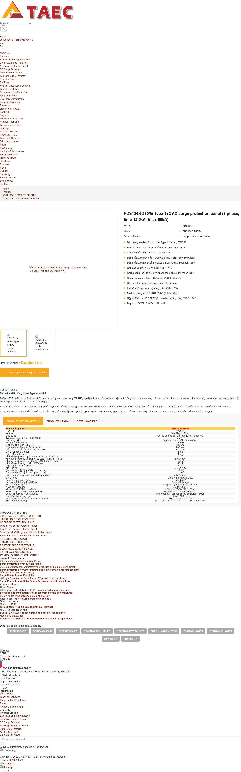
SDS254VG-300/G (42, 631)
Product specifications (23, 421)
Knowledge (5, 174)
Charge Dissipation (10, 102)
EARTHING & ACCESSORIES (15, 551)
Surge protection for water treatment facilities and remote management (39, 569)
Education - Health (9, 141)
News (3, 144)
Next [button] (110, 269)
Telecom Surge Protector (13, 75)
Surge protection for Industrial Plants (21, 563)
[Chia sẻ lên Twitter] (9, 382)
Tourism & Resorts (9, 138)
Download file (87, 421)
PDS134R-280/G (8, 389)
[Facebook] (1, 662)
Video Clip (5, 710)
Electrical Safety (8, 79)
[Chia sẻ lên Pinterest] (15, 382)
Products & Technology (12, 151)
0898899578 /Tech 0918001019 (16, 39)
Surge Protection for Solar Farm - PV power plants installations (35, 581)
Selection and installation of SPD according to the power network (36, 592)
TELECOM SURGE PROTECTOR (17, 545)
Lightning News (8, 157)
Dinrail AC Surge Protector (13, 62)
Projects (4, 115)
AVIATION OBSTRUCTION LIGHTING (19, 555)
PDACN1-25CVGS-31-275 (130, 631)
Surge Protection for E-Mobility (17, 575)
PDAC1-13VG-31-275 (220, 631)
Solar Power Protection (12, 98)
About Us (5, 52)
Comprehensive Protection (14, 92)
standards (5, 161)
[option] (58, 269)
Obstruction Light (9, 732)
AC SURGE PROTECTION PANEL (20, 195)
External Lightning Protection (15, 59)
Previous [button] (7, 269)
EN (1, 46)
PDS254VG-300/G (68, 631)
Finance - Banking (9, 121)
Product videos (7, 177)
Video (3, 167)
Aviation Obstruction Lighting (15, 85)
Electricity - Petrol (9, 134)
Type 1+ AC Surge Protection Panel (20, 198)
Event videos (6, 180)
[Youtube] (1, 665)
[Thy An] (5, 659)
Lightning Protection (10, 108)
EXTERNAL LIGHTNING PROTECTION (20, 515)
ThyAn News (6, 148)
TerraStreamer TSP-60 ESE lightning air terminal (26, 606)
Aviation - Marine (9, 131)
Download (5, 164)
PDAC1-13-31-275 (193, 631)
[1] (2, 743)
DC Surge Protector (10, 69)
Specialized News (9, 154)
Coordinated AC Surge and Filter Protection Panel (26, 532)
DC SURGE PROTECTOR (13, 538)
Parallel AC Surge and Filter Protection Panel (23, 535)
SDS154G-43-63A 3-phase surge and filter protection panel (32, 612)
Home (5, 188)
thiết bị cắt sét (66, 406)
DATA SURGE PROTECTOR (14, 542)
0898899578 (16, 760)
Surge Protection (8, 95)
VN (1, 43)
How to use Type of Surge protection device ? (25, 598)
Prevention (5, 105)
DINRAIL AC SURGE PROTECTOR (18, 519)
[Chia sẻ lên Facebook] (1, 382)
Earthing (4, 82)
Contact (4, 184)
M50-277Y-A (130, 638)
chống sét (141, 293)
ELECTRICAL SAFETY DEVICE (16, 548)
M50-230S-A (110, 638)
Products (4, 56)
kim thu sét (145, 398)
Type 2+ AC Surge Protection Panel (18, 529)
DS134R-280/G (92, 406)
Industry (4, 128)
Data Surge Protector (11, 72)
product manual (58, 421)
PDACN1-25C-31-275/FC (97, 631)
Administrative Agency (11, 118)
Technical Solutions (10, 88)
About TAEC (6, 693)
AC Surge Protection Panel (14, 66)
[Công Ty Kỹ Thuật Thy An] (37, 10)
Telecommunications (10, 125)
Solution (4, 170)
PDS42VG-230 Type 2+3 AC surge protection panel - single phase (36, 618)
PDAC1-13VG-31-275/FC (164, 631)
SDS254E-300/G (18, 631)
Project (3, 703)
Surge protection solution (13, 700)
